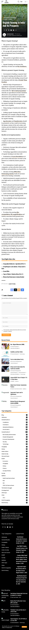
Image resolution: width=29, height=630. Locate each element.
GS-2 (15, 497)
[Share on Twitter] (9, 30)
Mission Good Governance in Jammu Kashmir (13, 277)
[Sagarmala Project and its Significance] (5, 394)
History (14, 449)
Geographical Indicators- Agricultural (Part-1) (14, 264)
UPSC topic (14, 492)
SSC (15, 483)
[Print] (13, 30)
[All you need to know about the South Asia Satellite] (5, 369)
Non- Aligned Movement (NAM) (17, 344)
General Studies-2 (15, 346)
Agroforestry (7, 121)
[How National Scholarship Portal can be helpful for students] (5, 595)
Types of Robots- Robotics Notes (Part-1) (13, 274)
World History (14, 502)
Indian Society (14, 453)
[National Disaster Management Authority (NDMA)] (5, 403)
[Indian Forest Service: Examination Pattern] (5, 387)
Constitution (15, 422)
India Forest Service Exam (17, 388)
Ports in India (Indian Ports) (16, 359)
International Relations (15, 348)
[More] (16, 30)
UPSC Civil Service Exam (15, 485)
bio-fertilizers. (22, 66)
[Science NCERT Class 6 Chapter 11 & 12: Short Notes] (5, 379)
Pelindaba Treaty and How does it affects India (18, 610)
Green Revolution (17, 156)
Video (14, 495)
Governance (15, 424)
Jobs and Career (14, 456)
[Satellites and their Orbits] (5, 354)
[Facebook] (2, 527)
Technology (22, 354)
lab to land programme (19, 90)
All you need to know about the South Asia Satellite (17, 367)
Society (14, 473)
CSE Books (14, 417)
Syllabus (24, 388)
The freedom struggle (14, 488)
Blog (14, 415)
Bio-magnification (16, 214)
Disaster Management (16, 370)
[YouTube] (7, 527)
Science (16, 381)
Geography (14, 446)
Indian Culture (14, 451)
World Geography (14, 500)
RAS (15, 480)
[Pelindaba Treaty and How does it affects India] (5, 612)
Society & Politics (15, 470)
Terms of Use (9, 627)
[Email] (11, 30)
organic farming (12, 284)
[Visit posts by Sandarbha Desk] (4, 34)
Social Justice (15, 429)
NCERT (13, 381)
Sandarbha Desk (10, 33)
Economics (15, 461)
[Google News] (10, 527)
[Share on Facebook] (6, 30)
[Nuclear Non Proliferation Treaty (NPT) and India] (5, 603)
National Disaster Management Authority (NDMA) (17, 402)
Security (15, 441)
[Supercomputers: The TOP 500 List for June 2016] (5, 621)
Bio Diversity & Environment (10, 17)
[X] (5, 527)
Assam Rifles (6, 271)
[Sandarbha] (6, 1)
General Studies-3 (8, 19)
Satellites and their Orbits (16, 352)
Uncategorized (14, 490)
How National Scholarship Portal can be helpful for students (21, 539)
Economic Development (16, 361)
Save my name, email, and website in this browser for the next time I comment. (14, 330)
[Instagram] (12, 527)
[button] (24, 627)
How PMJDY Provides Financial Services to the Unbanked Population (22, 548)
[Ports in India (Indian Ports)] (5, 361)
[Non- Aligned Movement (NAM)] (5, 346)
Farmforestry (18, 121)
